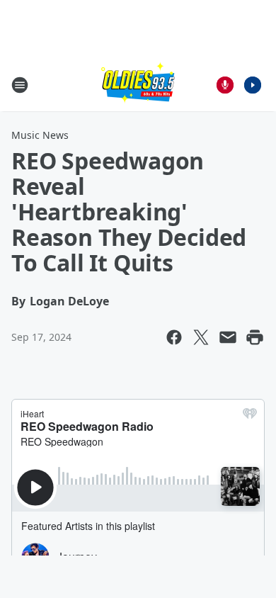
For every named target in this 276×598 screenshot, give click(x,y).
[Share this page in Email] (228, 337)
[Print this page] (255, 337)
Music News (40, 135)
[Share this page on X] (201, 337)
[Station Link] (138, 85)
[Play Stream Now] (252, 85)
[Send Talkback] (225, 85)
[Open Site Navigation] (19, 85)
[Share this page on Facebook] (174, 337)
